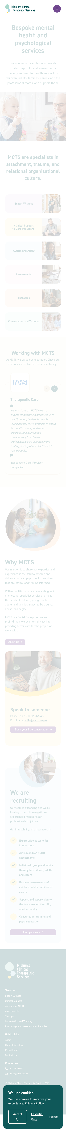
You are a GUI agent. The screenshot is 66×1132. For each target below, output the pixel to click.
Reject (53, 1117)
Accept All (17, 1116)
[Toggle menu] (57, 9)
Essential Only (37, 1116)
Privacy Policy (34, 1103)
